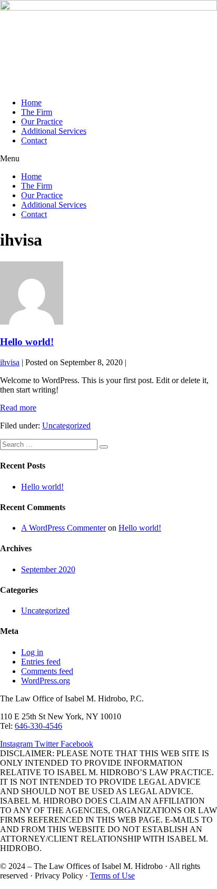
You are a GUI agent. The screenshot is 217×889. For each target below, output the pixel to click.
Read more (18, 407)
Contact (34, 140)
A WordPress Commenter (63, 527)
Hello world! (27, 341)
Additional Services (53, 130)
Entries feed (41, 661)
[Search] (104, 446)
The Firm (36, 112)
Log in (32, 652)
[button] (108, 158)
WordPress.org (45, 680)
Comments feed (47, 671)
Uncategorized (66, 425)
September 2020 (48, 569)
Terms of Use (112, 875)
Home (31, 102)
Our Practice (42, 121)
